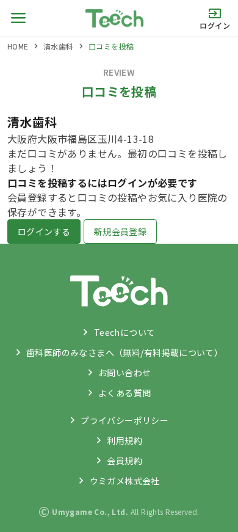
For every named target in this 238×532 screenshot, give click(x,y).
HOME (18, 46)
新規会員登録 (120, 231)
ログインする (44, 231)
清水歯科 (58, 46)
